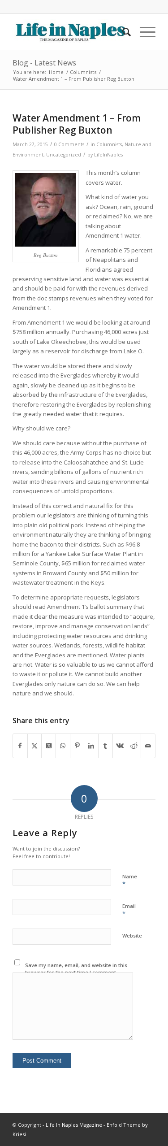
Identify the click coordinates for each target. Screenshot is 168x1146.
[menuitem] (122, 32)
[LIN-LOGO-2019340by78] (70, 32)
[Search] (122, 32)
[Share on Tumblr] (105, 745)
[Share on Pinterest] (77, 745)
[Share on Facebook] (20, 745)
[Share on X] (35, 745)
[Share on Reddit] (134, 745)
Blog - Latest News (44, 63)
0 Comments (69, 144)
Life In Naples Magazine (74, 1124)
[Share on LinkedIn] (91, 745)
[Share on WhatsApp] (63, 745)
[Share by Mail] (148, 745)
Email (129, 910)
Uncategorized (63, 155)
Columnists (109, 144)
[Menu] (143, 32)
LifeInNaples (108, 155)
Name (129, 880)
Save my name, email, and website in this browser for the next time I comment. (76, 969)
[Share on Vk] (120, 745)
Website (132, 935)
